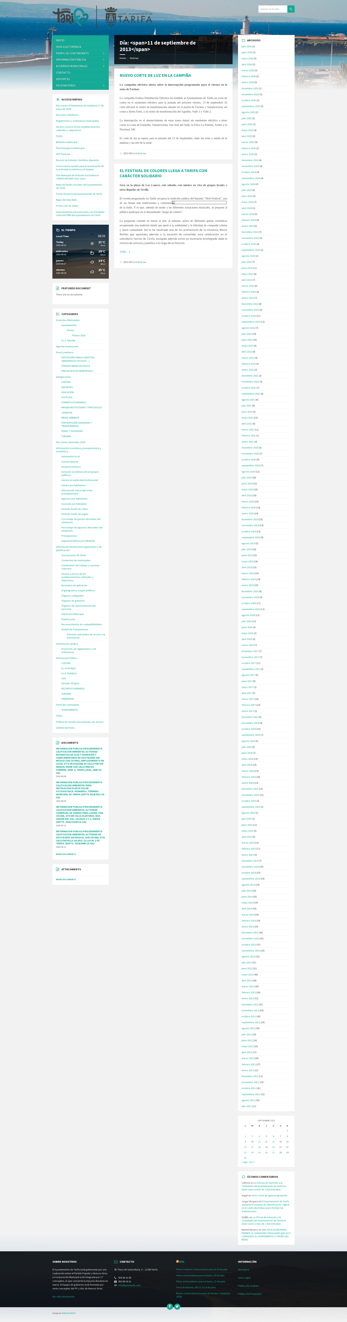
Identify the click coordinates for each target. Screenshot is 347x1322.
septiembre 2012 (251, 1022)
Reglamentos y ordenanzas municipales (77, 120)
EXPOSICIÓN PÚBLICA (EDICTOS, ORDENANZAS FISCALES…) (78, 359)
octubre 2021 (249, 387)
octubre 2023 (249, 244)
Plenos (70, 330)
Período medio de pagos (74, 514)
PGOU (59, 136)
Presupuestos (69, 535)
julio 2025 (247, 118)
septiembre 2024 (251, 178)
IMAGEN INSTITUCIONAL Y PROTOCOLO (81, 407)
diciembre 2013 (250, 932)
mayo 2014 (247, 902)
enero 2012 (248, 1070)
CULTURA (66, 382)
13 (273, 1141)
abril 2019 (247, 567)
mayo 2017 (247, 687)
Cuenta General (69, 461)
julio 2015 (247, 818)
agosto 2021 (248, 399)
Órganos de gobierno (73, 600)
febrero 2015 (249, 848)
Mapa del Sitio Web (66, 199)
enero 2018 (248, 645)
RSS (181, 1261)
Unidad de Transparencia (74, 629)
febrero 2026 (249, 76)
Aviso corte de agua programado (269, 1195)
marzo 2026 (248, 70)
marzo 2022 (248, 357)
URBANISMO (67, 698)
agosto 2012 (248, 1028)
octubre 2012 (249, 1016)
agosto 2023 (248, 256)
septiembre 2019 (251, 537)
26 (266, 1152)
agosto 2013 (248, 956)
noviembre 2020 (250, 453)
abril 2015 (247, 836)
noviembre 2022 (250, 309)
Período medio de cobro (74, 509)
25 (259, 1152)
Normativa (243, 1269)
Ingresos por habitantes (74, 498)
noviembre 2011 (250, 1082)
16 (245, 1147)
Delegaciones (66, 85)
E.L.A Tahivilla (68, 340)
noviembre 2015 (250, 795)
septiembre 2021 (251, 393)
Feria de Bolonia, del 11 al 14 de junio (196, 1287)
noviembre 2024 (250, 166)
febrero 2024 (249, 220)
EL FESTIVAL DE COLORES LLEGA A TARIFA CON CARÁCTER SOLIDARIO (163, 173)
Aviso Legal (244, 1277)
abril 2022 (247, 351)
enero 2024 (248, 226)
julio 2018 (247, 621)
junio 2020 (247, 483)
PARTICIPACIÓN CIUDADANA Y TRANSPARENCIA (76, 424)
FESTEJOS (66, 397)
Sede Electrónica (68, 47)
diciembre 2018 (250, 591)
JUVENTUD (66, 412)
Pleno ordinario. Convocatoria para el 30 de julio (202, 1269)
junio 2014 (247, 896)
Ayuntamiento (68, 325)
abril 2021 (247, 423)
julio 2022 (247, 333)
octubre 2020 (249, 459)
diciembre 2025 (250, 88)
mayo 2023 (247, 274)
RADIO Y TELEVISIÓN (71, 431)
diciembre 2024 (250, 160)
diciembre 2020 (250, 447)
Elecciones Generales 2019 (70, 442)
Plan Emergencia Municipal (70, 148)
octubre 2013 (249, 944)
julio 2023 (247, 261)
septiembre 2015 (251, 806)
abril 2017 (247, 693)
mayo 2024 (247, 202)
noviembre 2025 (250, 94)
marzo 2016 (248, 771)
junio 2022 (247, 339)
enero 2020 (248, 513)
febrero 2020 (249, 507)
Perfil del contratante (67, 704)
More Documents (66, 854)
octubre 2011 (249, 1088)
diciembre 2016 (250, 717)
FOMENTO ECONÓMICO (73, 402)
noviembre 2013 (250, 938)
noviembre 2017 (250, 657)
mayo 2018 (247, 633)
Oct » (252, 1162)
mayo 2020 (247, 489)
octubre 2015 (249, 800)
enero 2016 (248, 782)
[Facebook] (170, 1307)
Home (123, 58)
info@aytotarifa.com (129, 1285)
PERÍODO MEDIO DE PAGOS (75, 366)
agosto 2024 (248, 184)
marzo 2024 (248, 214)
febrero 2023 (249, 291)
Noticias (134, 58)
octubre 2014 (249, 872)
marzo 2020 (248, 501)
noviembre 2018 (250, 597)
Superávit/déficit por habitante (78, 540)
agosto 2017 (248, 675)
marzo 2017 (248, 699)
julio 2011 (247, 1106)
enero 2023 (248, 298)
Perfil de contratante (72, 53)
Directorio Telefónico (67, 114)
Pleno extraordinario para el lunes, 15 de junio (200, 1281)
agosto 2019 (248, 543)
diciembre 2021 (250, 375)
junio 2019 (247, 555)
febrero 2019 (249, 579)
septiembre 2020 (251, 465)
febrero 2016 (249, 776)
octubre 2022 (249, 315)
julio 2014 (247, 890)
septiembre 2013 (251, 950)
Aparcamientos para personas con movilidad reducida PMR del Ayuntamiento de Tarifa (80, 213)
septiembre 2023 (251, 250)
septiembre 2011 (251, 1094)
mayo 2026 (247, 58)
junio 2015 (247, 824)
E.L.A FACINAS (68, 668)
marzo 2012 (248, 1058)
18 (259, 1147)
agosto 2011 (248, 1100)
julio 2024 (247, 190)
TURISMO (66, 436)
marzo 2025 (248, 142)
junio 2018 (247, 627)
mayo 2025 (247, 130)
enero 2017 (248, 711)
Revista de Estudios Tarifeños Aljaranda (77, 160)
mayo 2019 (247, 561)
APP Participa (63, 154)
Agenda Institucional (67, 346)
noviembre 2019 (250, 525)
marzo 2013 (248, 986)
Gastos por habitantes (73, 485)
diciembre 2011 (250, 1076)
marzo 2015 (248, 842)
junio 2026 (247, 52)
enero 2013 (248, 998)
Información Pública (71, 59)
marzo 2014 (248, 914)
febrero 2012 (249, 1064)
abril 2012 (247, 1052)
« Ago (245, 1162)
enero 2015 (248, 854)
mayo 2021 (247, 417)
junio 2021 (247, 411)
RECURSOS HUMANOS (73, 688)
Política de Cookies (248, 1285)
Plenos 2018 (78, 335)
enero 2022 (248, 369)
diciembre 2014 (250, 860)
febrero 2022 (249, 363)
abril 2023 (247, 279)
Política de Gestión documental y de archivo (80, 721)
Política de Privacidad (249, 1293)
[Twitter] (177, 1307)
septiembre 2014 (251, 878)
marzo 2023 (248, 285)
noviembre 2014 (250, 866)
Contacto (63, 72)
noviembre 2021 (250, 381)
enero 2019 (248, 585)
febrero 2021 (249, 435)
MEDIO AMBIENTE (70, 417)
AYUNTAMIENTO (69, 709)
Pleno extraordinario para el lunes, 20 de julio (200, 1275)
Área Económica (64, 352)
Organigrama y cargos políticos (78, 590)
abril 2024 (247, 208)
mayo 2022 (247, 345)
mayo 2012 (247, 1046)
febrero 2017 (249, 705)
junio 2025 (247, 124)
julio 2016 (247, 747)
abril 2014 (247, 908)
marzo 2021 (248, 429)
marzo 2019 (248, 573)
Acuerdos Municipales (68, 320)
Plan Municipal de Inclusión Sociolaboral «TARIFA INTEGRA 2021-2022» (77, 177)
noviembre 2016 (250, 723)
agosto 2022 (248, 327)
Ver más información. (63, 1296)
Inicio (60, 40)
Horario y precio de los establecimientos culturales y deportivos (78, 128)
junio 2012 (247, 1040)
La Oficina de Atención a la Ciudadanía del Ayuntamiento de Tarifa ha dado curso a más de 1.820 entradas (264, 1186)
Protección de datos (67, 205)
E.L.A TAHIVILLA (69, 673)
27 (273, 1152)
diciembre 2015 (250, 788)
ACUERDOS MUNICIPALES (71, 66)
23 (245, 1152)
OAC (63, 678)
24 (252, 1152)
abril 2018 (247, 639)
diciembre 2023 (250, 232)
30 (245, 1157)
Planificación (68, 619)
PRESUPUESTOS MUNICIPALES (77, 371)
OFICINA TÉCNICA (70, 683)
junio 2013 (247, 968)
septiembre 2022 (251, 321)
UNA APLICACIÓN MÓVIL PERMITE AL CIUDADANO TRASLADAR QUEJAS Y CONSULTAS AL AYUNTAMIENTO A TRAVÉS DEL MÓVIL (266, 1234)
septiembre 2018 (251, 609)
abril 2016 (247, 764)
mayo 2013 (247, 974)
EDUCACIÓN (67, 392)
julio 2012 (247, 1034)
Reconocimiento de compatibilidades (81, 624)
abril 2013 (247, 980)
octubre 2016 (249, 729)
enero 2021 (248, 441)
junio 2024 (247, 196)
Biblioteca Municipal (66, 142)
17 (252, 1147)
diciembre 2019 (250, 519)
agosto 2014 (248, 884)
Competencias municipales (76, 560)
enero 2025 (248, 154)
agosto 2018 (248, 615)
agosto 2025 (248, 112)
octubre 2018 (249, 603)
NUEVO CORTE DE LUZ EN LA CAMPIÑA (155, 75)
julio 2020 (247, 477)
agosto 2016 (248, 741)
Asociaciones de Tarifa (73, 555)
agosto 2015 (248, 812)
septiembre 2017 (251, 669)
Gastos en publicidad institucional (79, 480)
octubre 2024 (249, 172)
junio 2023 (247, 268)
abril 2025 (247, 136)
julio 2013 (247, 962)
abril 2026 (247, 64)
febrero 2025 (249, 148)
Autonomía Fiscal (70, 456)
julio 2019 (247, 549)
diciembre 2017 (250, 651)
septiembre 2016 (251, 734)
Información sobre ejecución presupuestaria (76, 492)
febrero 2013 (249, 992)
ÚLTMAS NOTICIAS (65, 727)
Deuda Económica (71, 466)
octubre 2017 (249, 663)
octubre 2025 (249, 100)
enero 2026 (248, 82)
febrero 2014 (249, 920)
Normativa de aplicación (74, 585)
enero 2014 (248, 926)
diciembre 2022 (250, 303)
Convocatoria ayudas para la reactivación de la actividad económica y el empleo (80, 167)
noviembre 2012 (250, 1010)
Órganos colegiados (72, 595)
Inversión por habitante (74, 503)
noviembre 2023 (250, 238)
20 (273, 1147)
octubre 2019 (249, 531)
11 (259, 1141)
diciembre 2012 (250, 1004)
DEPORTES (63, 79)
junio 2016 (247, 753)
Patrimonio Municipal (72, 614)
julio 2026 (247, 46)
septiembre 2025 (251, 106)
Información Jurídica (67, 643)
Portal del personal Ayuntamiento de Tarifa (79, 193)
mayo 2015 (247, 830)
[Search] (291, 9)
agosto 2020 (248, 471)
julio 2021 (247, 405)
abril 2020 (247, 495)
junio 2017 (247, 681)
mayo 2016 (247, 758)
